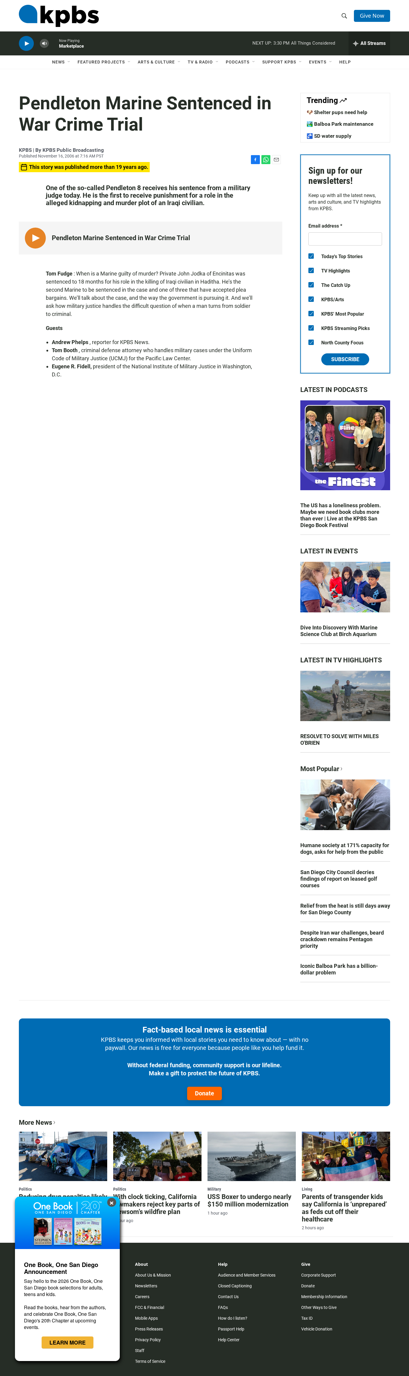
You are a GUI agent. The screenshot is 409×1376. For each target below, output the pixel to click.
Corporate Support (318, 1275)
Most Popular (319, 769)
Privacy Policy (148, 1339)
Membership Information (324, 1296)
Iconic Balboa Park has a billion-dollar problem (339, 969)
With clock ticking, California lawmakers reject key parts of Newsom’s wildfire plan (156, 1204)
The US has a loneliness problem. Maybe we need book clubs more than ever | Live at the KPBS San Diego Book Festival (340, 515)
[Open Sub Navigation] (69, 62)
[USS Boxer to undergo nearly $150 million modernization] (251, 1156)
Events (317, 62)
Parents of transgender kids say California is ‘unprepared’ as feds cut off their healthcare (344, 1208)
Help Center (229, 1339)
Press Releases (149, 1329)
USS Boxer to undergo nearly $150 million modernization (249, 1200)
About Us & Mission (153, 1275)
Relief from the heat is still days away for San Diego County (345, 909)
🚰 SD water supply (329, 136)
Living (307, 1189)
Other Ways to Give (319, 1307)
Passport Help (231, 1329)
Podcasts (237, 62)
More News (35, 1122)
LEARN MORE (67, 1342)
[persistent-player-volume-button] (44, 43)
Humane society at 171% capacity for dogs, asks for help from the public (344, 848)
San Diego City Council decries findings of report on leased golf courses (338, 878)
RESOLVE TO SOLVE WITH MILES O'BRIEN (339, 739)
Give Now (372, 15)
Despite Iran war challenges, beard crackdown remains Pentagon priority (342, 939)
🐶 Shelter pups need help (337, 112)
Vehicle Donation (316, 1329)
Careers (142, 1296)
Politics (25, 1189)
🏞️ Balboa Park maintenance (340, 124)
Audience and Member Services (246, 1275)
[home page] (59, 16)
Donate (204, 1093)
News (58, 62)
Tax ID (307, 1318)
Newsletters (146, 1285)
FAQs (223, 1307)
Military (214, 1189)
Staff (139, 1350)
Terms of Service (150, 1361)
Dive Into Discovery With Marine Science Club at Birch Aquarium (339, 630)
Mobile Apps (146, 1318)
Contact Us (228, 1296)
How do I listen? (232, 1318)
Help (345, 62)
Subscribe (345, 359)
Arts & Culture (156, 62)
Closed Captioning (235, 1285)
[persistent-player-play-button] (26, 43)
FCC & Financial (149, 1307)
